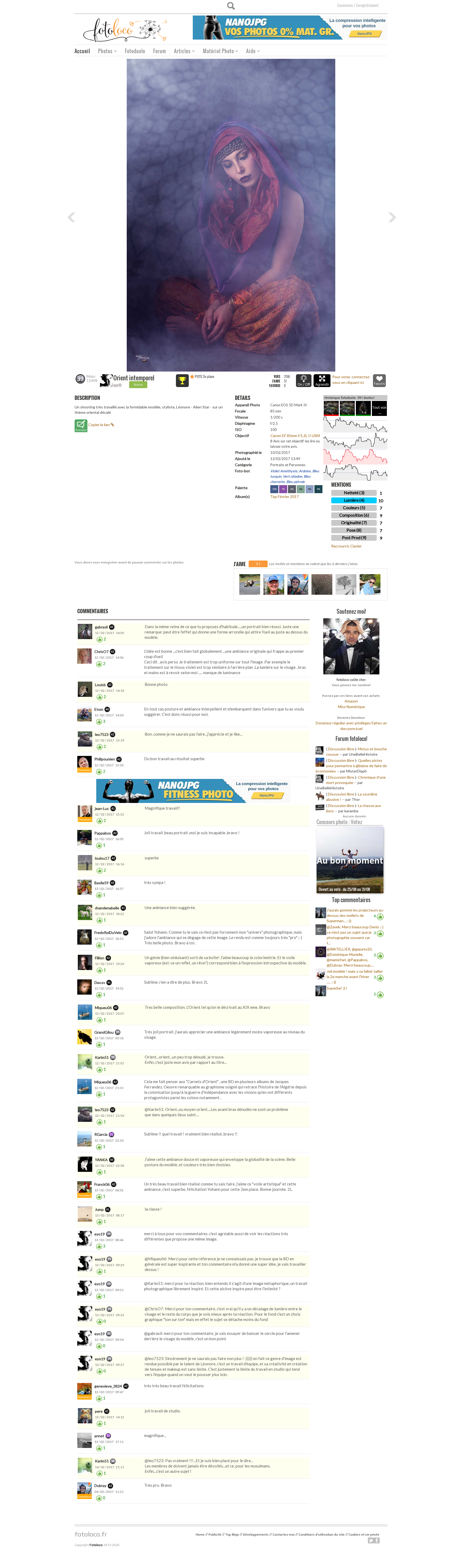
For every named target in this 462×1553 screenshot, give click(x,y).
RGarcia (100, 1134)
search (230, 5)
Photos (103, 52)
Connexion (345, 5)
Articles (180, 52)
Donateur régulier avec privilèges (343, 723)
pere (99, 1411)
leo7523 (102, 734)
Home (200, 1534)
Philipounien (104, 759)
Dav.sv (99, 982)
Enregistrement (367, 5)
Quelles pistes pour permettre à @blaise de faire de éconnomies (351, 765)
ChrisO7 (101, 651)
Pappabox (102, 833)
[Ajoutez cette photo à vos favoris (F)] (379, 380)
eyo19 (117, 385)
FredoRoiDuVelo (108, 932)
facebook (377, 1540)
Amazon (351, 701)
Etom (98, 709)
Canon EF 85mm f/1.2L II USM (295, 435)
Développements (256, 1534)
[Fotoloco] (126, 30)
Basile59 (101, 882)
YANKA (101, 1159)
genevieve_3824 (108, 1386)
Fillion (99, 958)
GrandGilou (104, 1032)
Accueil (82, 51)
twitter (371, 1540)
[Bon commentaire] (100, 639)
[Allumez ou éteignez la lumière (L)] (303, 380)
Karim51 (102, 1057)
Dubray (100, 1485)
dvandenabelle (107, 908)
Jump (99, 1209)
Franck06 (102, 1184)
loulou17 (102, 858)
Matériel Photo (216, 52)
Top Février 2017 (284, 496)
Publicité (215, 1534)
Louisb (100, 684)
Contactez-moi (284, 1534)
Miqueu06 (103, 1007)
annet (99, 1436)
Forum (159, 51)
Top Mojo (232, 1534)
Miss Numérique (351, 706)
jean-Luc (102, 808)
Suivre (138, 384)
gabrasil (101, 627)
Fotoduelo (135, 51)
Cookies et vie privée (364, 1534)
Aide (249, 52)
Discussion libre (341, 749)
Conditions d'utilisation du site (322, 1534)
